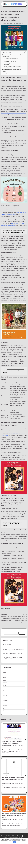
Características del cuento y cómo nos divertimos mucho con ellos (13, 55)
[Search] (24, 4)
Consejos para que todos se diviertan (11, 73)
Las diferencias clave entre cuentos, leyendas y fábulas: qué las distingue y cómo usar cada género (14, 815)
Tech (4, 708)
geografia (5, 682)
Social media (5, 705)
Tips (3, 710)
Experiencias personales (9, 63)
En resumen (6, 64)
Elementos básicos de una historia (11, 58)
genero (4, 680)
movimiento (5, 700)
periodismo (5, 703)
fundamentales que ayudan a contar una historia (13, 113)
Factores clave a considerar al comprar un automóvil (12, 67)
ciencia (4, 672)
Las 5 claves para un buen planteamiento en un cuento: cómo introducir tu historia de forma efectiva (13, 779)
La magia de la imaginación (9, 59)
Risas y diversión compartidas (10, 61)
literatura (8, 608)
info (3, 690)
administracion (6, 670)
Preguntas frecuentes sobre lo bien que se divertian (11, 70)
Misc (4, 698)
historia (4, 687)
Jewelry (4, 692)
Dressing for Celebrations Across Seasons (11, 647)
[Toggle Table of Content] (23, 52)
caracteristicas (19, 23)
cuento (4, 675)
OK (14, 842)
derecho (4, 677)
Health (4, 685)
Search (4, 631)
